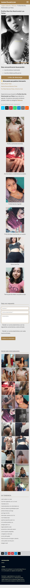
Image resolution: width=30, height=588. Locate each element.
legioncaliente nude (6, 527)
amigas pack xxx (5, 524)
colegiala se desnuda (6, 534)
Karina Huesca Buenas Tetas (9, 86)
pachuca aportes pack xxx (8, 520)
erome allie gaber (5, 536)
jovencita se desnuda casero (8, 529)
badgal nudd (4, 543)
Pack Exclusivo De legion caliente (9, 538)
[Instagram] (6, 553)
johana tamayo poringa (7, 510)
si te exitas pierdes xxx (7, 522)
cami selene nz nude (6, 499)
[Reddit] (27, 108)
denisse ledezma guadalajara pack (10, 508)
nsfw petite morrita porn (7, 540)
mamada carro (5, 503)
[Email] (23, 108)
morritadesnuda (5, 517)
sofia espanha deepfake (7, 531)
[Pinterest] (11, 108)
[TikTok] (19, 553)
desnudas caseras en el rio (8, 515)
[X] (7, 108)
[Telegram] (19, 108)
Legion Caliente (5, 5)
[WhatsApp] (15, 108)
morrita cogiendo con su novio (9, 501)
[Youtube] (9, 553)
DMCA (2, 562)
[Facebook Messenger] (3, 108)
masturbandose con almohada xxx (10, 506)
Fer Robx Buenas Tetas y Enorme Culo (12, 89)
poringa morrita (5, 513)
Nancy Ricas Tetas (6, 83)
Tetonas (14, 5)
